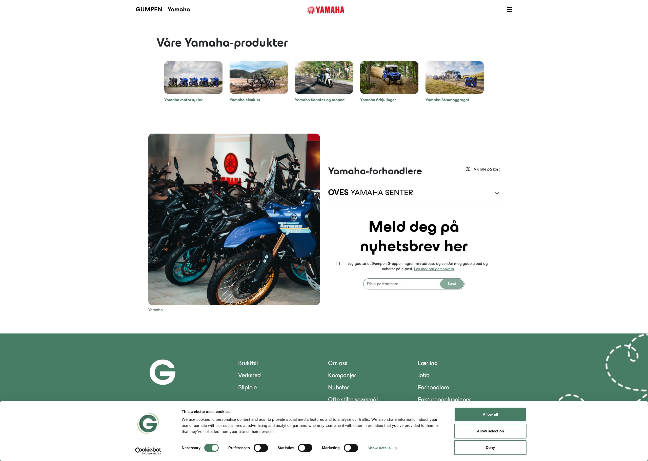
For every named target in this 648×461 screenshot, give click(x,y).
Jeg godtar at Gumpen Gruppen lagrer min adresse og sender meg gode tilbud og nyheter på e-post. (418, 266)
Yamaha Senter (370, 193)
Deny (490, 447)
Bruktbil (248, 363)
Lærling (428, 363)
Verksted (249, 376)
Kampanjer (342, 376)
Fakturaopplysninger (444, 400)
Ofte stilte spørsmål (353, 400)
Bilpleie (247, 388)
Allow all (490, 414)
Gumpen (149, 10)
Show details (379, 448)
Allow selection (490, 431)
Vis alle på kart (487, 169)
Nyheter (338, 388)
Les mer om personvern (434, 269)
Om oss (337, 363)
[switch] (261, 448)
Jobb (424, 376)
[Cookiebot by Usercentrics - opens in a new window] (148, 451)
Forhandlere (433, 388)
